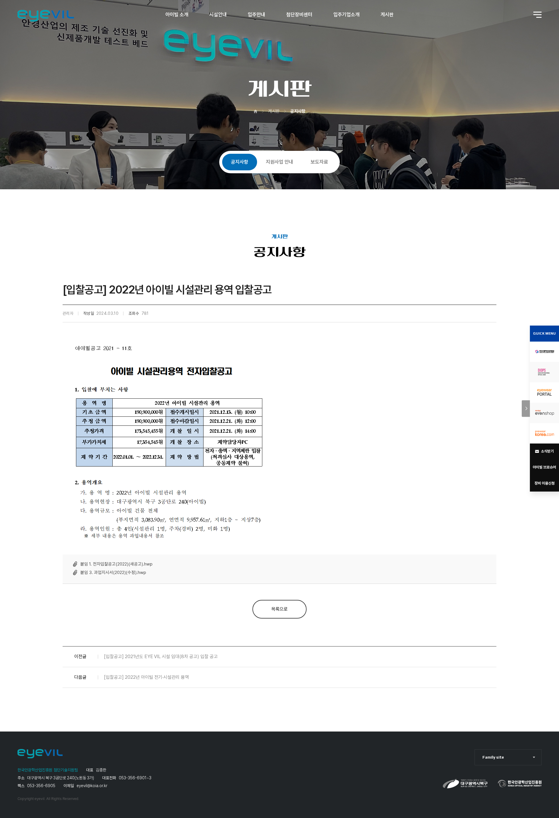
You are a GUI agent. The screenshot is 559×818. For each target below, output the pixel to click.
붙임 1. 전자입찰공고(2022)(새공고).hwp (116, 564)
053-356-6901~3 (135, 777)
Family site (493, 757)
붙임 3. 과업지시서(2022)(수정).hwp (113, 572)
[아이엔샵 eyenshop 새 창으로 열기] (544, 413)
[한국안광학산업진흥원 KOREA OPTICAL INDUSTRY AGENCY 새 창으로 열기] (544, 352)
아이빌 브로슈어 (544, 467)
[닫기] (526, 408)
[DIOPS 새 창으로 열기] (544, 372)
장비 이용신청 (545, 483)
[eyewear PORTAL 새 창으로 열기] (544, 392)
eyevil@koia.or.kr (92, 785)
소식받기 (547, 451)
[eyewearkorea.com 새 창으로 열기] (544, 433)
